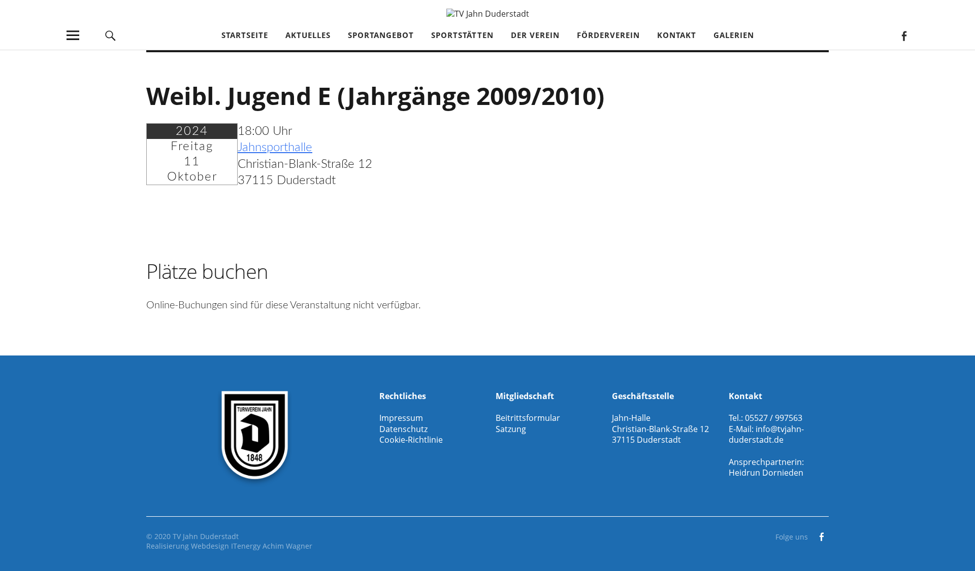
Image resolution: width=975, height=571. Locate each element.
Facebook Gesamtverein (903, 35)
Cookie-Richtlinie (411, 439)
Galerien (733, 35)
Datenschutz (403, 429)
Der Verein (535, 35)
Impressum (401, 417)
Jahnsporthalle (275, 147)
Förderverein (608, 35)
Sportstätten (462, 35)
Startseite (244, 35)
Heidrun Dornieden (766, 472)
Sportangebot (381, 35)
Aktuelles (308, 35)
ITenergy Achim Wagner (271, 546)
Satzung (511, 429)
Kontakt (676, 35)
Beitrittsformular (528, 417)
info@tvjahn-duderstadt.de (766, 434)
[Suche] (110, 35)
